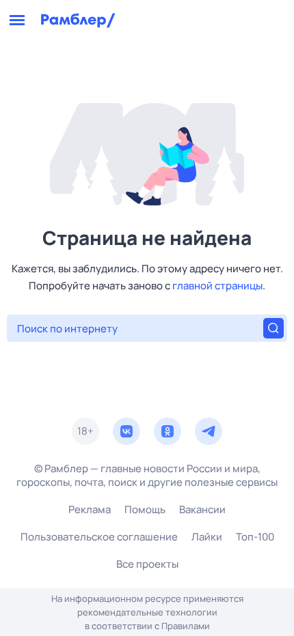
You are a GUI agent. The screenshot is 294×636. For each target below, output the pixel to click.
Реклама (89, 509)
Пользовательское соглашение (99, 537)
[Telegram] (208, 431)
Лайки (206, 537)
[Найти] (273, 328)
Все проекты (147, 564)
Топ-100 (255, 537)
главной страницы (217, 285)
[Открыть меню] (17, 20)
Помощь (144, 509)
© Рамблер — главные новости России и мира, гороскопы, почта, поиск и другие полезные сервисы (147, 475)
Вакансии (202, 509)
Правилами (185, 626)
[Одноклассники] (167, 431)
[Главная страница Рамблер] (78, 20)
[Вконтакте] (126, 431)
